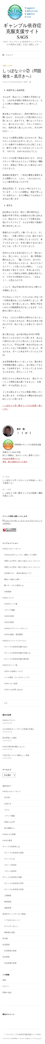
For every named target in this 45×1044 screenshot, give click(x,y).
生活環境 (6, 944)
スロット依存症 (10, 865)
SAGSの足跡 (9, 616)
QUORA (7, 797)
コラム (7, 810)
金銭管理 (7, 908)
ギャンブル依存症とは (11, 846)
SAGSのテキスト (9, 720)
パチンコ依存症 (10, 871)
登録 (4, 980)
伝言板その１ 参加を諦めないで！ (18, 573)
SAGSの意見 (7, 840)
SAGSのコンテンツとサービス (14, 640)
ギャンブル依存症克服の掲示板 (16, 659)
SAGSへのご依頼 (10, 683)
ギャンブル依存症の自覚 (14, 889)
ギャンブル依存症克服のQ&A (15, 646)
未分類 (5, 938)
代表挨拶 (7, 591)
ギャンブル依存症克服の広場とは (17, 653)
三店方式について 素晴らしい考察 (15, 755)
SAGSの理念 (9, 622)
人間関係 (7, 895)
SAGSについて (8, 597)
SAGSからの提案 (9, 834)
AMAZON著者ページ (11, 458)
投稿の (6, 992)
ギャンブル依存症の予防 (14, 883)
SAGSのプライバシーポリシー (16, 628)
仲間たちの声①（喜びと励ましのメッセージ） (22, 561)
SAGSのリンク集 (10, 604)
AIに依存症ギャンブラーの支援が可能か (18, 729)
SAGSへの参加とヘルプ (13, 671)
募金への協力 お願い (12, 579)
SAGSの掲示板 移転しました (13, 746)
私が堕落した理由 (9, 737)
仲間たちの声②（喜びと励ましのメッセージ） (22, 567)
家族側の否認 (9, 932)
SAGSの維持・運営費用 (13, 634)
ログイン (6, 986)
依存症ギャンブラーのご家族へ (14, 914)
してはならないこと (12, 920)
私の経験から (9, 828)
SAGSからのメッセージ (11, 548)
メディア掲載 (9, 610)
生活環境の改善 (10, 950)
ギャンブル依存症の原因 (14, 852)
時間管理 (7, 901)
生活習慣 (6, 957)
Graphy (27, 1038)
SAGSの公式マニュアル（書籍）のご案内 (20, 554)
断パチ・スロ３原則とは (14, 585)
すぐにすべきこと (11, 926)
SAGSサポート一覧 (9, 665)
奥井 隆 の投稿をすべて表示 (14, 461)
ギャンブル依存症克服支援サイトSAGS (22, 31)
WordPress (14, 1038)
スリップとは (9, 858)
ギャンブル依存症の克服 (12, 877)
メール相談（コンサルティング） (17, 677)
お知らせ (7, 803)
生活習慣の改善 (10, 963)
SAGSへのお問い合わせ (13, 689)
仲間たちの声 (7, 65)
